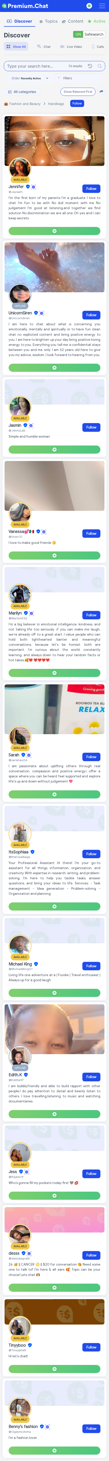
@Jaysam (16, 192)
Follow (77, 103)
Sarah (14, 755)
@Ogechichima (20, 1432)
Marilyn (16, 613)
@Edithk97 (16, 1080)
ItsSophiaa (19, 852)
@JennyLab (17, 430)
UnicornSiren (21, 313)
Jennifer (17, 186)
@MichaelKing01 (20, 969)
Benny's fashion (24, 1426)
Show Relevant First (78, 92)
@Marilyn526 (18, 618)
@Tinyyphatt (17, 1350)
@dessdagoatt (19, 1258)
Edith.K (16, 1075)
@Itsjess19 (16, 1177)
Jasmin (15, 425)
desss (15, 1253)
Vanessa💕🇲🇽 (22, 531)
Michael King (21, 964)
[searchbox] (86, 78)
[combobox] (78, 78)
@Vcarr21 (15, 537)
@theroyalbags (19, 857)
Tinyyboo (18, 1345)
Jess (13, 1171)
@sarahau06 (18, 760)
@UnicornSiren (19, 318)
